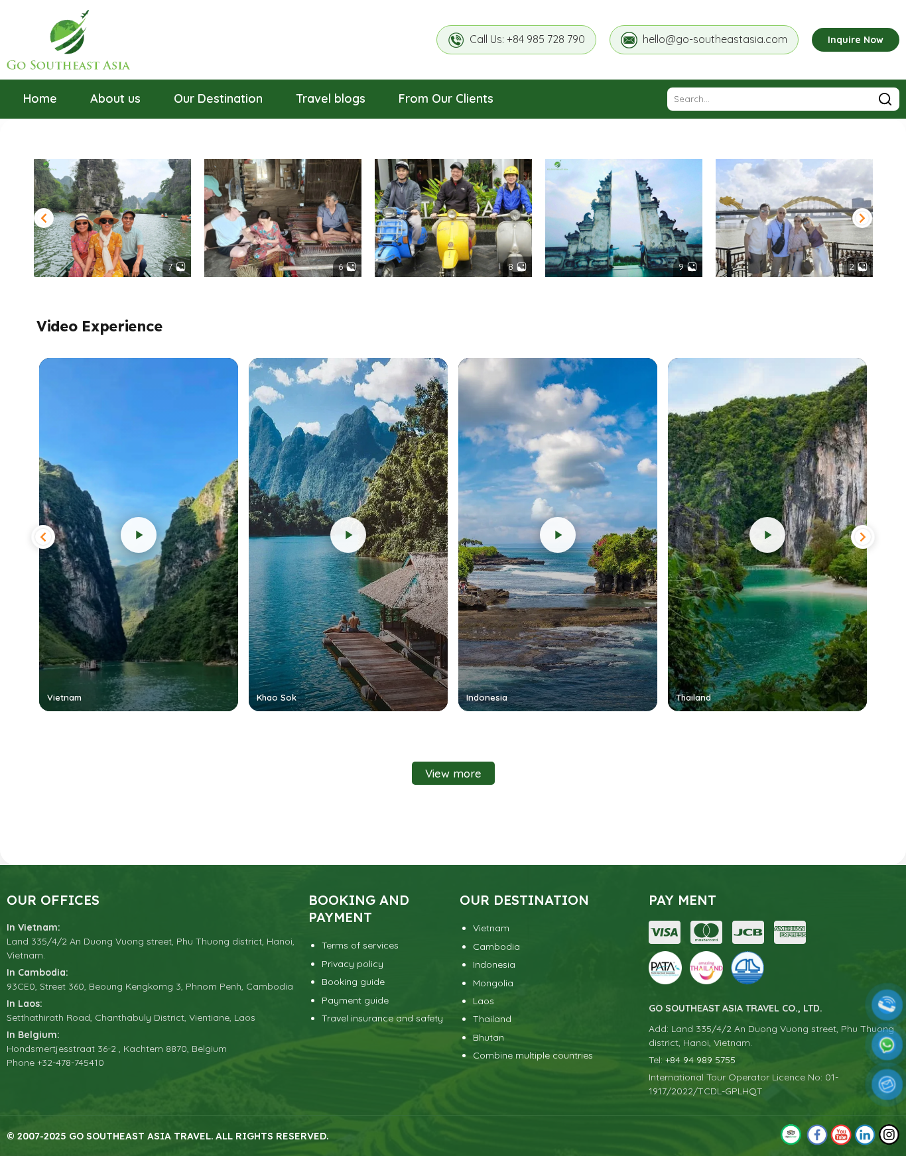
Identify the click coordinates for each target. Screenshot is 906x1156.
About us (115, 98)
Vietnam (491, 928)
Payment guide (355, 1000)
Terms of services (360, 945)
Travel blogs (330, 98)
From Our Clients (446, 98)
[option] (112, 218)
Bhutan (488, 1037)
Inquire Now (855, 40)
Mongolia (493, 983)
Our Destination (218, 98)
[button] (44, 218)
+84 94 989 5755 (700, 1060)
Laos (483, 1001)
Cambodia (496, 947)
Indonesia (494, 964)
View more (453, 773)
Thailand (492, 1019)
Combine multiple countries (533, 1055)
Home (40, 98)
